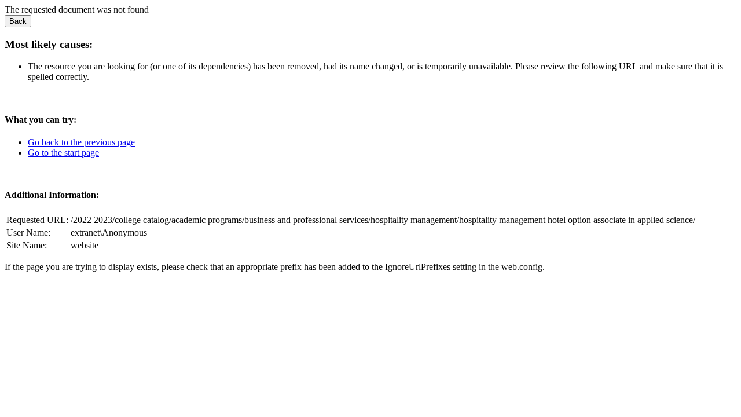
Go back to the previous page (81, 142)
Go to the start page (63, 153)
